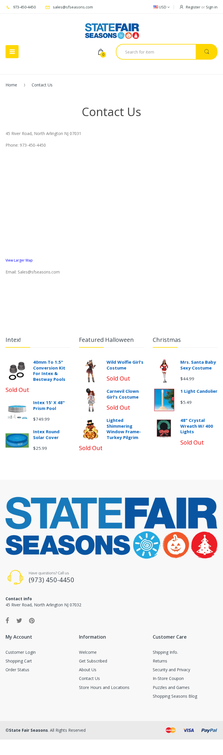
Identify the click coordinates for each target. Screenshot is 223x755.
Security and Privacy (171, 669)
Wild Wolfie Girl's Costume (125, 365)
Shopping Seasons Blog (175, 696)
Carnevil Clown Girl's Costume (123, 394)
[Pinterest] (32, 620)
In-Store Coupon (168, 678)
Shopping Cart (19, 661)
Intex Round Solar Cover (46, 434)
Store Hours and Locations (104, 687)
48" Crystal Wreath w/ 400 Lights (196, 425)
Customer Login (21, 652)
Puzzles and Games (171, 687)
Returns (160, 661)
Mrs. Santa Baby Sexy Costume (198, 365)
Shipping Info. (165, 652)
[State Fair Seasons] (112, 29)
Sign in (211, 7)
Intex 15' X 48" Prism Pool (49, 405)
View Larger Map (19, 260)
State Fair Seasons (28, 730)
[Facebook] (7, 620)
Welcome (88, 652)
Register (193, 7)
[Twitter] (19, 620)
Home (11, 85)
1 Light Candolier (198, 391)
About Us (87, 669)
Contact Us (89, 678)
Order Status (17, 669)
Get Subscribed (93, 661)
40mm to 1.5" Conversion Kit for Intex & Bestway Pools (49, 370)
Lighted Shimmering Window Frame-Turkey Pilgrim (124, 428)
